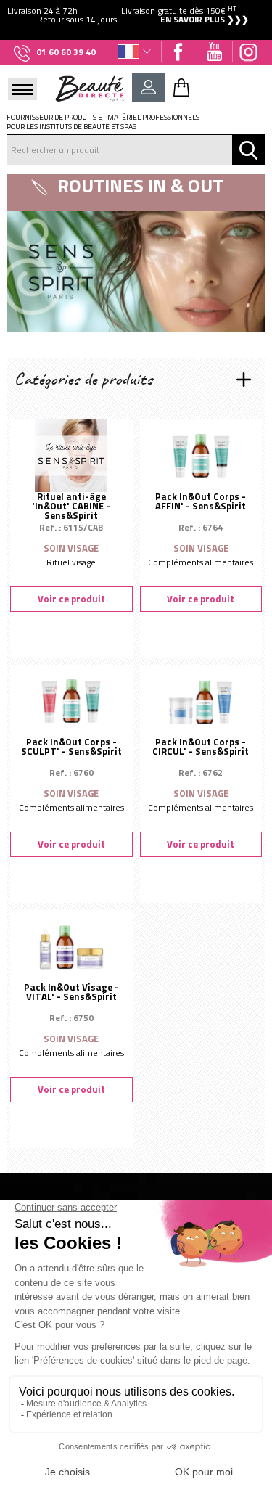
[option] (136, 15)
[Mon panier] (181, 87)
